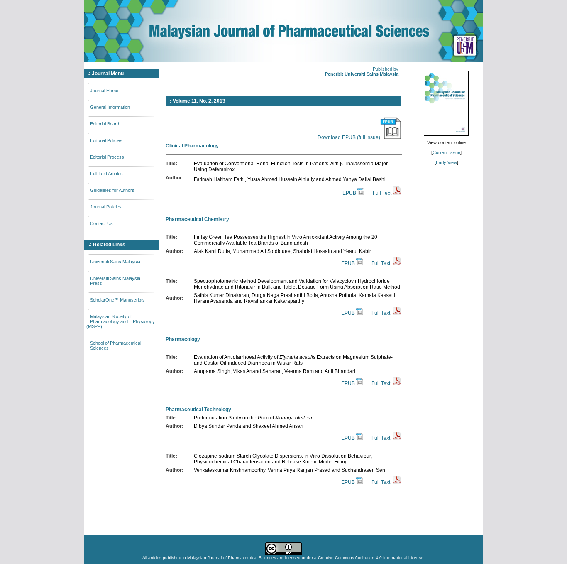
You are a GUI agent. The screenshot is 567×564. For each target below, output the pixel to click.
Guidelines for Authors (112, 190)
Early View (446, 162)
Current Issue (446, 152)
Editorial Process (107, 156)
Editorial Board (104, 123)
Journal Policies (106, 206)
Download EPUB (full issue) (349, 137)
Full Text (382, 193)
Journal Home (104, 90)
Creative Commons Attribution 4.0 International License (370, 557)
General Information (110, 107)
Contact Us (101, 223)
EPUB (349, 193)
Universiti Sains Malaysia (115, 261)
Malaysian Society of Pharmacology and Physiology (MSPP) (120, 321)
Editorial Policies (106, 140)
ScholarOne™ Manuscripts (117, 299)
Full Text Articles (106, 173)
